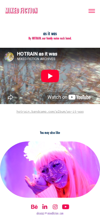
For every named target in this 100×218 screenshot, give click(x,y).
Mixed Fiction (21, 11)
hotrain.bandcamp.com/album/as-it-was (50, 111)
